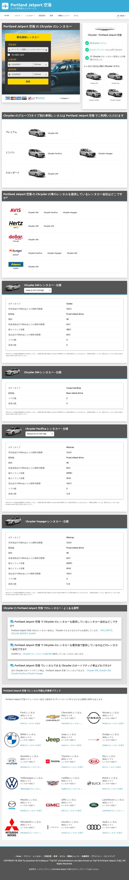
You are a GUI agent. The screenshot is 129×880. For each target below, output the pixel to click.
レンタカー (29, 15)
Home (6, 15)
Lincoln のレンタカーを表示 (72, 833)
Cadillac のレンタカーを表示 (72, 789)
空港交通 (42, 15)
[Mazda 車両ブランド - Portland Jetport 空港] (11, 805)
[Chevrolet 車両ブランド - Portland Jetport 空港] (52, 718)
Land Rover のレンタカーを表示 (114, 811)
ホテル (76, 15)
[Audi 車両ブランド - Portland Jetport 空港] (93, 827)
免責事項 (85, 856)
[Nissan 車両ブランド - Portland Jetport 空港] (93, 718)
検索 (28, 81)
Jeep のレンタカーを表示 (71, 745)
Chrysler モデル (99, 43)
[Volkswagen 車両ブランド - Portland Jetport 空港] (11, 783)
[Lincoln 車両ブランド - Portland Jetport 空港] (52, 827)
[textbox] (28, 49)
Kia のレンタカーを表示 (111, 767)
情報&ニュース (63, 15)
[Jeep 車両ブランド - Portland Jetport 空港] (52, 739)
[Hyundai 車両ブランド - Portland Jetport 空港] (11, 761)
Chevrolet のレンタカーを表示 (73, 723)
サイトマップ (109, 856)
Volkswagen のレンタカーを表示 (33, 789)
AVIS (102, 630)
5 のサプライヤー (98, 50)
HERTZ (109, 630)
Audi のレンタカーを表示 (112, 833)
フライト (17, 15)
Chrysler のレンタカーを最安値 (37, 654)
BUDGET (24, 633)
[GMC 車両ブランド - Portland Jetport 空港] (52, 805)
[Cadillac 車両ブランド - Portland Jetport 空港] (52, 783)
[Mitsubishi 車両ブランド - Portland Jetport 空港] (11, 827)
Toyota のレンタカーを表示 (72, 767)
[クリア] (46, 50)
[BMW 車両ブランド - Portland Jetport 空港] (11, 739)
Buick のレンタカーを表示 (112, 789)
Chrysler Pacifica (18, 673)
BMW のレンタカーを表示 (30, 745)
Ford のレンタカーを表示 (30, 723)
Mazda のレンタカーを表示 (31, 811)
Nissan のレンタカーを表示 (113, 723)
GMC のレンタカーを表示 (71, 811)
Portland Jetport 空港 (31, 6)
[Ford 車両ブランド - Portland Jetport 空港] (11, 718)
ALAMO (32, 633)
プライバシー (96, 856)
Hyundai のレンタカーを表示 (31, 767)
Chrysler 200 (92, 670)
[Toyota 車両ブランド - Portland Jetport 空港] (52, 761)
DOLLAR (15, 633)
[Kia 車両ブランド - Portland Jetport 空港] (93, 761)
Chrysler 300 (104, 670)
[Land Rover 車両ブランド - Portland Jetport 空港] (93, 805)
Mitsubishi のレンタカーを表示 (32, 833)
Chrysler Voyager (35, 673)
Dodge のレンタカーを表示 (113, 745)
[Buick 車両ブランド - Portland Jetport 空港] (93, 783)
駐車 (51, 15)
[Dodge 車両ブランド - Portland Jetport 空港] (93, 739)
